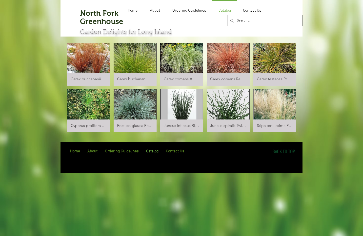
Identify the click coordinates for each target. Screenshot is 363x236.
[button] (88, 64)
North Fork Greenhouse (101, 17)
